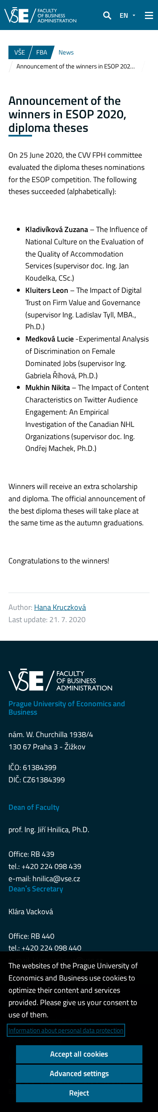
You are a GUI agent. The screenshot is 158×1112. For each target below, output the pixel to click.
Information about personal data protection (65, 1030)
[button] (107, 15)
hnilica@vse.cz (56, 878)
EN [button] (124, 15)
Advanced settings (79, 1073)
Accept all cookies (79, 1054)
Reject (79, 1092)
